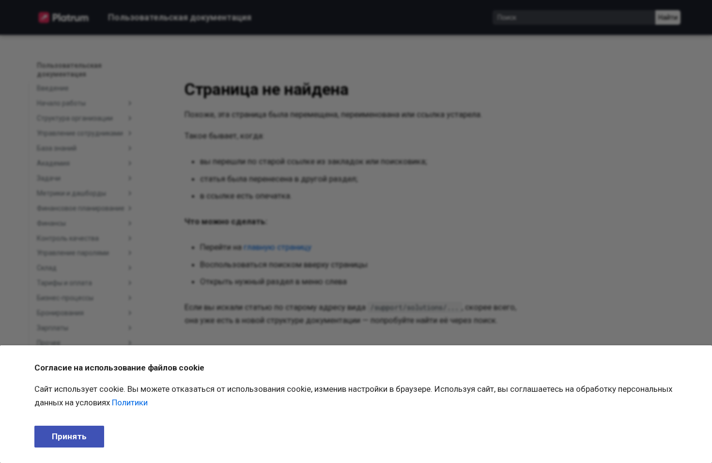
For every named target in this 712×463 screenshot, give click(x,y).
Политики (130, 402)
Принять (69, 436)
